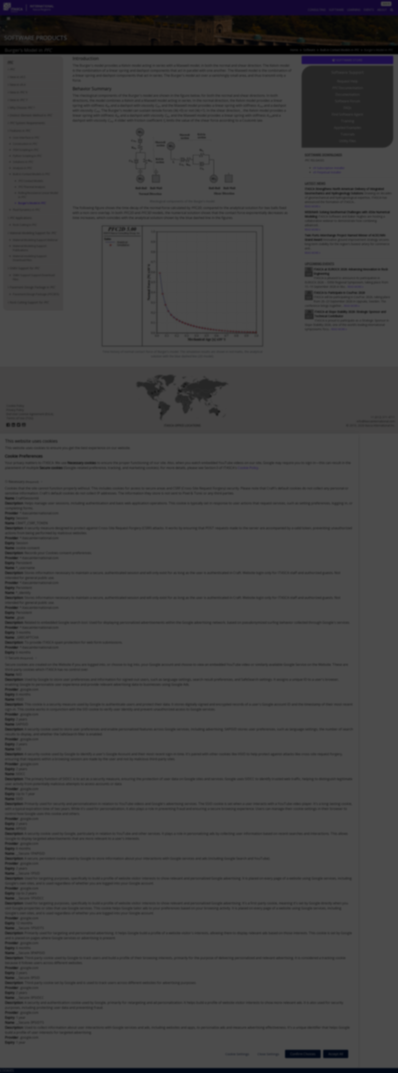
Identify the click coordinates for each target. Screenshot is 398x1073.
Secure (20, 658)
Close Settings (268, 1054)
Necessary (23, 481)
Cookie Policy (248, 467)
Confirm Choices (302, 1054)
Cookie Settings (237, 1054)
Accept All (335, 1054)
